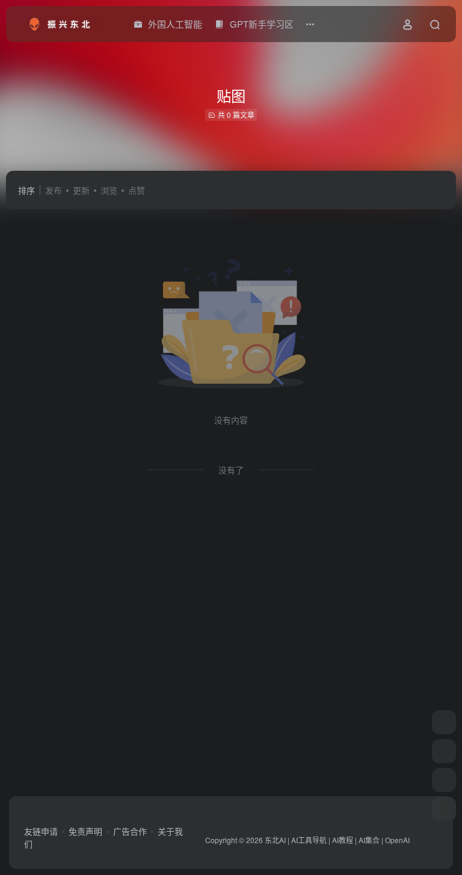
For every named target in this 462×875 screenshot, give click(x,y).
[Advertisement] (231, 646)
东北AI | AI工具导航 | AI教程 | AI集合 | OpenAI (337, 840)
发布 (53, 190)
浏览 (108, 190)
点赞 (136, 190)
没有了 (231, 470)
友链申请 (41, 831)
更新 (81, 190)
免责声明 (85, 831)
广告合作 (130, 831)
